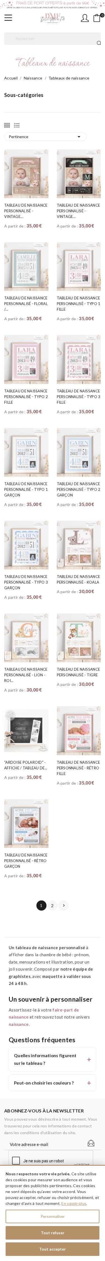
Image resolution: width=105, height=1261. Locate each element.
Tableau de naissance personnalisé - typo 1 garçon (26, 489)
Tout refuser (52, 1232)
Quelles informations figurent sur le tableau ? (45, 1059)
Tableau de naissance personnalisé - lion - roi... (26, 675)
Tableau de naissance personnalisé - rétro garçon (26, 861)
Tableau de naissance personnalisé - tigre (78, 672)
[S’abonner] (91, 1143)
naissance (19, 1024)
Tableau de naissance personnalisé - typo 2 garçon (79, 489)
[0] (97, 18)
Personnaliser (53, 1216)
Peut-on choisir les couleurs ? (44, 1082)
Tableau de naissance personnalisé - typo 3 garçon (26, 582)
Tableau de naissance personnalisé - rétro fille (78, 768)
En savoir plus (73, 1203)
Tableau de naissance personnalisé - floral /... (26, 304)
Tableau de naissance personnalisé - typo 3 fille (79, 397)
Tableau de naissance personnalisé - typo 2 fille (26, 397)
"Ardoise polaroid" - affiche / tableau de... (25, 765)
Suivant (63, 905)
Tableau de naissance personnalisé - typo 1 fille (79, 304)
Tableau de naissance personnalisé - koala (78, 579)
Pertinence (45, 136)
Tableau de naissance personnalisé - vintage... (26, 211)
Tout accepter (52, 1249)
